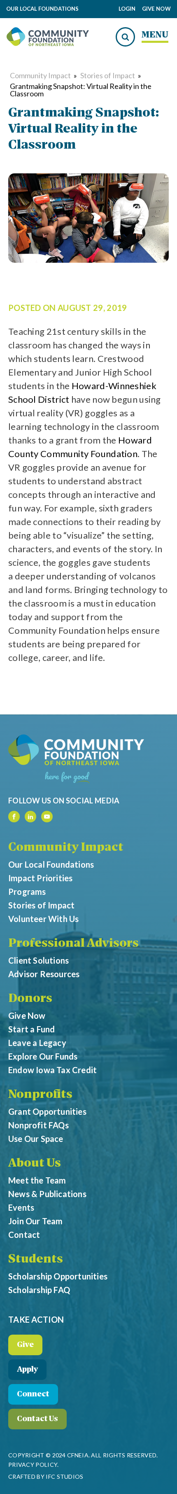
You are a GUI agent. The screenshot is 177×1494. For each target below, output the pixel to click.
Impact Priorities (40, 878)
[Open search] (125, 37)
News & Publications (47, 1194)
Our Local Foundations (51, 864)
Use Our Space (35, 1139)
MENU (155, 35)
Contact (24, 1234)
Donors (30, 999)
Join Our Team (35, 1221)
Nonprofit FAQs (38, 1125)
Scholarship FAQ (39, 1290)
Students (35, 1259)
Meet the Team (37, 1180)
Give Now (156, 9)
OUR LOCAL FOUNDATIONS (42, 9)
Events (21, 1207)
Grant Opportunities (47, 1111)
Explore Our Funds (42, 1056)
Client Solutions (38, 960)
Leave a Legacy (37, 1043)
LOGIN (127, 8)
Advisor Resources (43, 974)
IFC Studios (64, 1476)
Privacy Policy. (33, 1464)
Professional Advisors (73, 944)
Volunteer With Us (43, 919)
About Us (34, 1164)
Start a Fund (31, 1029)
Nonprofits (40, 1095)
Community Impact (40, 75)
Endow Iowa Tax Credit (52, 1070)
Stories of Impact (107, 75)
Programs (27, 891)
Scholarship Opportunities (57, 1276)
